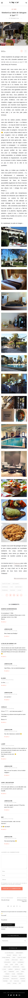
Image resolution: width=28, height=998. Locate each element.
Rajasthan (21, 976)
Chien (13, 957)
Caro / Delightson (7, 782)
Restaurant (6, 978)
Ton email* (3, 915)
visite (8, 983)
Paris (22, 971)
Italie (22, 966)
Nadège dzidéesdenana (9, 609)
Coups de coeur (6, 583)
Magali (3, 51)
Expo (14, 962)
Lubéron (10, 969)
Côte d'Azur (15, 959)
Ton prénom (4, 919)
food (6, 964)
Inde (22, 964)
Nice (5, 971)
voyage (19, 590)
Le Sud (14, 9)
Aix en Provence (9, 952)
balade (9, 955)
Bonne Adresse (6, 957)
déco (21, 959)
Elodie (3, 678)
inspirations (16, 966)
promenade (5, 590)
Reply (4, 622)
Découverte (16, 583)
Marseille (17, 969)
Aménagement (19, 952)
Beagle (15, 955)
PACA (17, 971)
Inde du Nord (7, 966)
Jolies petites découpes (5, 900)
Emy (2, 817)
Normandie (11, 971)
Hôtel (16, 964)
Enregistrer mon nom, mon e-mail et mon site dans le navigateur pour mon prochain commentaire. (14, 884)
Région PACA (14, 978)
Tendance (22, 978)
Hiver (11, 964)
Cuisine (7, 959)
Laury (3, 744)
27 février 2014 (14, 18)
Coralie (4, 707)
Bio (20, 955)
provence (12, 590)
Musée (24, 969)
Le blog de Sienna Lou (8, 643)
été (20, 983)
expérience (21, 962)
